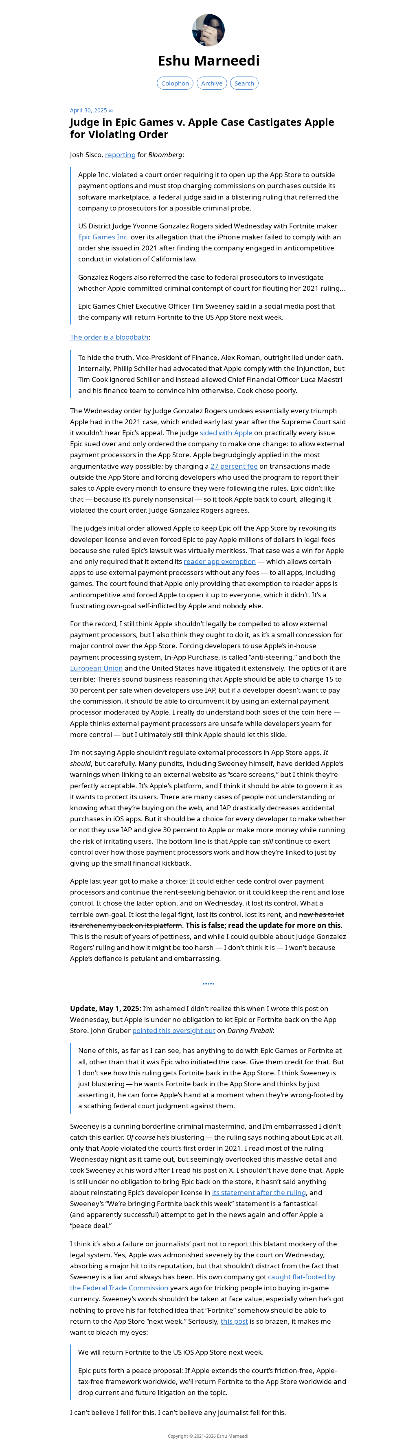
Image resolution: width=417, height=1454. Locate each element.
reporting (120, 154)
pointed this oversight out (173, 1030)
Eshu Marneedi (209, 60)
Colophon (175, 83)
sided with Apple (226, 432)
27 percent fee (234, 466)
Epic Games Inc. (103, 236)
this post (234, 1321)
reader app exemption (220, 561)
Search (244, 83)
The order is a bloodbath (109, 337)
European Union (96, 668)
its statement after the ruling (259, 1192)
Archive (212, 83)
